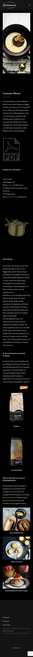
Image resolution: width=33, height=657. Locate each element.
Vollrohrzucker (11, 197)
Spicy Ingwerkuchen (16, 533)
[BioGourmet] (9, 5)
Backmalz (9, 185)
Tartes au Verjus (16, 562)
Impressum (6, 621)
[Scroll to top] (29, 653)
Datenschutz (6, 625)
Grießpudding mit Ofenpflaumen (16, 591)
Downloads (6, 617)
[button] (29, 5)
